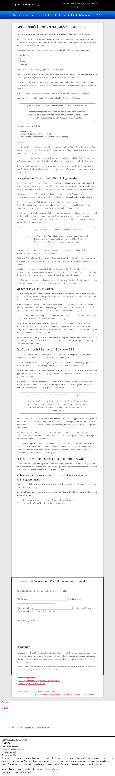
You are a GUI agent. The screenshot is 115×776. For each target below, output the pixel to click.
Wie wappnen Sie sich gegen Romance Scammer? (39, 680)
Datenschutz (16, 728)
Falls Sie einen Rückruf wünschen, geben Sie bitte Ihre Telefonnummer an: (54, 609)
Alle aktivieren (7, 772)
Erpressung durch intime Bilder (31, 683)
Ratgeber (62, 15)
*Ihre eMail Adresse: (25, 608)
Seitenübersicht (42, 728)
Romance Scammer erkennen (25, 15)
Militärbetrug (48, 15)
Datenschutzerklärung (24, 662)
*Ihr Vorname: (23, 599)
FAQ (73, 15)
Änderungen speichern (22, 772)
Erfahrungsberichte (87, 15)
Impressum (29, 728)
